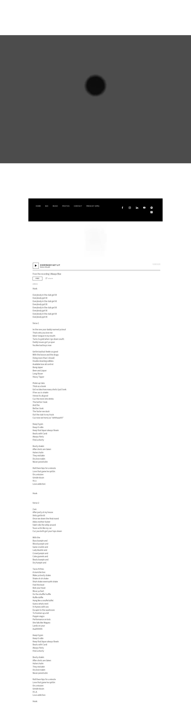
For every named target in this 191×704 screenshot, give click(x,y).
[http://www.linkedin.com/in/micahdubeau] (137, 208)
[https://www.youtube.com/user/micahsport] (144, 208)
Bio (46, 206)
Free (37, 278)
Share (50, 278)
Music (55, 206)
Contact (78, 206)
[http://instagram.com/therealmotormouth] (130, 208)
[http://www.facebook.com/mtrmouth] (122, 208)
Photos (65, 206)
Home (38, 206)
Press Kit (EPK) (92, 206)
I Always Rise (55, 274)
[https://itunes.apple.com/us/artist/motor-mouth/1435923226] (151, 212)
